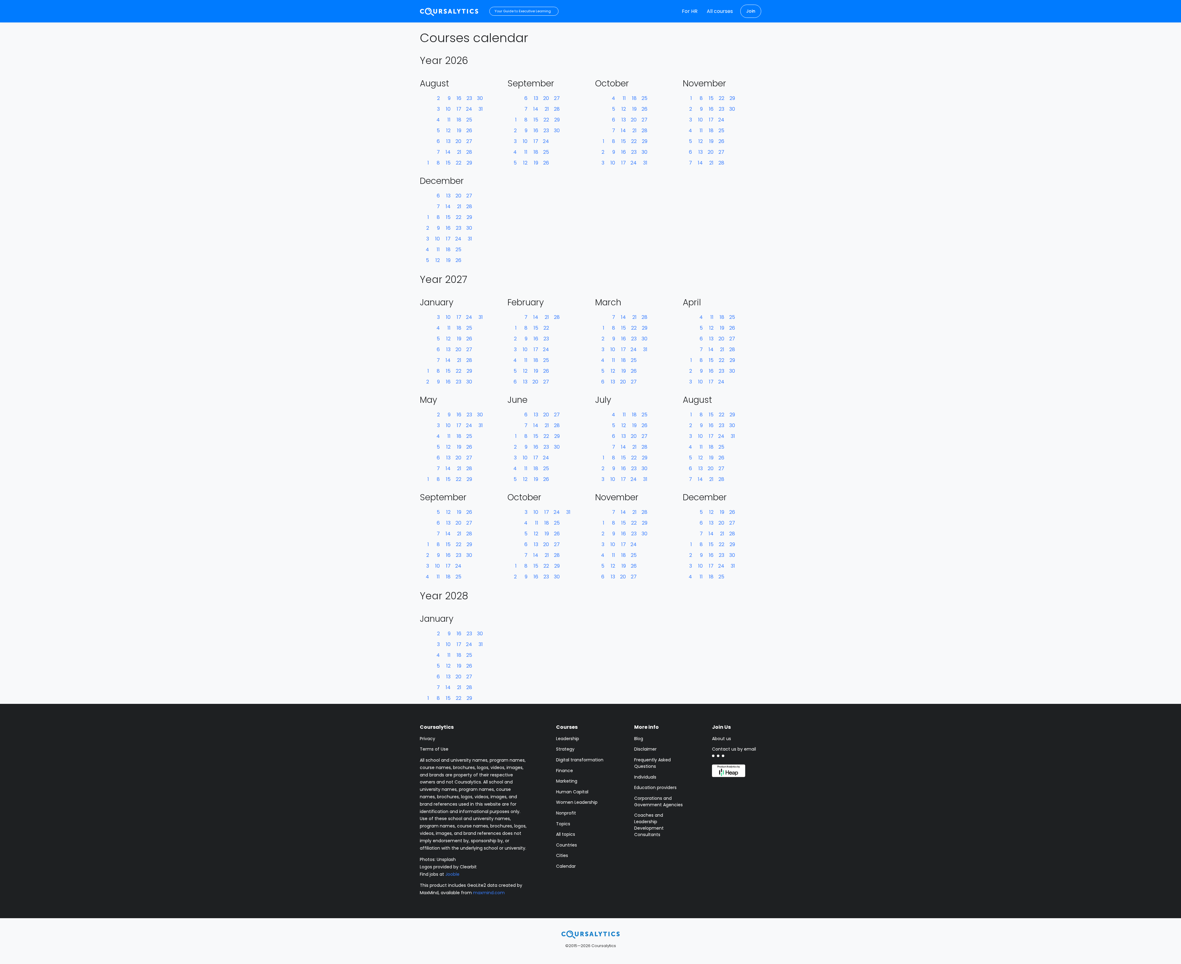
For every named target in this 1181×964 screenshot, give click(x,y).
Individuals (645, 777)
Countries (566, 845)
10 (448, 109)
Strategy (565, 749)
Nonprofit (566, 813)
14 (448, 152)
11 (449, 119)
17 (459, 109)
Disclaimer (645, 749)
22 (458, 162)
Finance (564, 771)
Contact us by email (734, 749)
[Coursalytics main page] (449, 11)
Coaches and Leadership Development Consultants (649, 825)
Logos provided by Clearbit (448, 867)
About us (721, 739)
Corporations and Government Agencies (658, 801)
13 (448, 141)
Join (750, 11)
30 (480, 98)
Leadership (567, 739)
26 (469, 130)
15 (448, 162)
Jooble (452, 874)
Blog (638, 739)
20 (458, 141)
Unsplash (446, 859)
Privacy (427, 739)
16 (459, 98)
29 (469, 162)
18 (459, 119)
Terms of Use (434, 749)
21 (459, 152)
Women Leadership (577, 802)
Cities (562, 855)
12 (448, 130)
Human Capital (572, 792)
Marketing (566, 781)
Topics (563, 824)
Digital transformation (579, 760)
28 (469, 152)
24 (469, 109)
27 (469, 141)
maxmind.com (489, 893)
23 (469, 98)
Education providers (655, 787)
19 (459, 130)
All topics (565, 834)
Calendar (566, 866)
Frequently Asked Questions (652, 763)
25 (469, 119)
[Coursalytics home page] (590, 934)
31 (481, 109)
